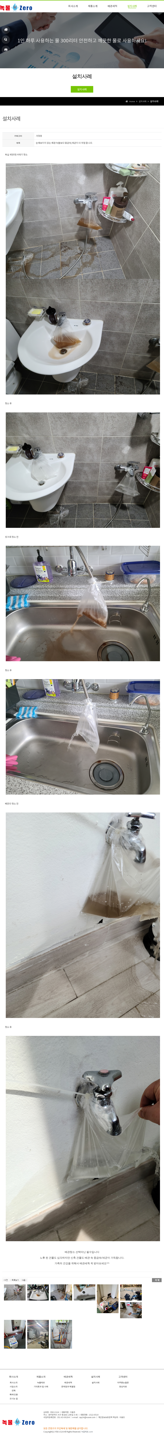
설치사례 (82, 89)
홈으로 (6, 30)
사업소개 (13, 1386)
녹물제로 (41, 1382)
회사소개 (13, 1382)
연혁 (14, 1390)
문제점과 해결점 (68, 1386)
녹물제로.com (87, 1431)
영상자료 (123, 1386)
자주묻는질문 (123, 1382)
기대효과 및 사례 (41, 1386)
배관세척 (68, 1382)
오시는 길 (6, 50)
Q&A (6, 39)
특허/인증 (14, 1394)
